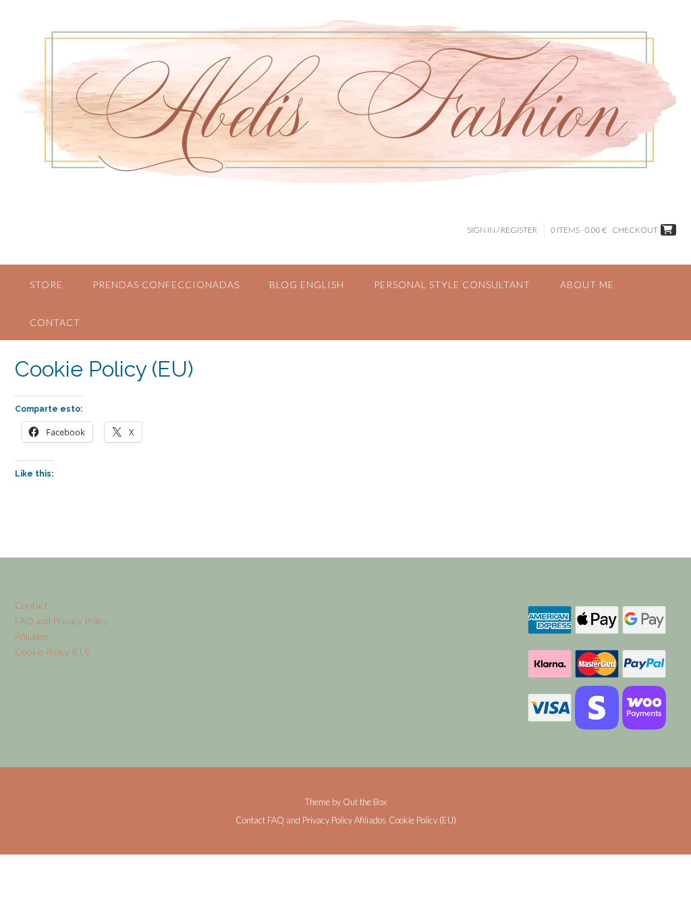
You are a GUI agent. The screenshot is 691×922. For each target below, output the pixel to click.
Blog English (306, 284)
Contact (55, 322)
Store (46, 284)
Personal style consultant (452, 284)
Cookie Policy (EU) (52, 651)
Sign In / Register (502, 230)
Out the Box (365, 801)
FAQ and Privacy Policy (61, 620)
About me (587, 284)
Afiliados (32, 636)
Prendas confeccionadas (166, 284)
